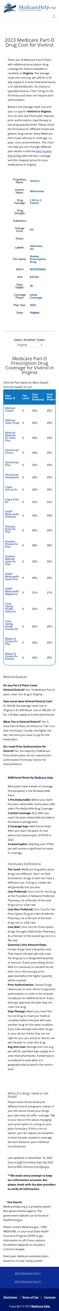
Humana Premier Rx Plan (11, 544)
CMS (19, 1162)
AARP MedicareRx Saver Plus (12, 577)
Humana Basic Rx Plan (10, 529)
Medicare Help (43, 777)
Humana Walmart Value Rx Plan (10, 560)
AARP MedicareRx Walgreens (12, 591)
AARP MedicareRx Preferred (12, 514)
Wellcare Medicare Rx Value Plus (10, 436)
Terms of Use (30, 1297)
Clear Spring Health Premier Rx (11, 625)
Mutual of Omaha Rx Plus (11, 641)
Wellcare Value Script (12, 421)
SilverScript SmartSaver (12, 476)
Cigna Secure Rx (11, 488)
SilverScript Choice (12, 451)
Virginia (34, 312)
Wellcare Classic (10, 409)
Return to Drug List (15, 676)
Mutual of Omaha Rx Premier (11, 656)
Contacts (50, 1297)
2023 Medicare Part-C (28, 1273)
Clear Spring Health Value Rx (10, 607)
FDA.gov (44, 1167)
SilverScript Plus (12, 463)
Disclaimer (10, 1297)
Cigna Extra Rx (12, 500)
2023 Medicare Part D (27, 1281)
